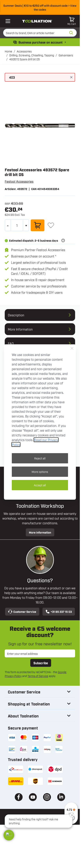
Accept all (40, 485)
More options (40, 471)
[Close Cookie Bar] (72, 348)
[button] (9, 835)
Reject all (39, 458)
